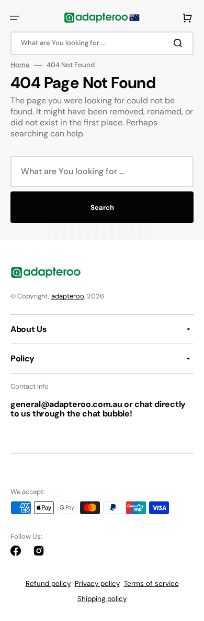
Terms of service (151, 583)
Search (102, 207)
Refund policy (48, 583)
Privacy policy (97, 583)
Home (20, 65)
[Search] (180, 43)
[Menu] (14, 17)
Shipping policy (102, 598)
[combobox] (102, 43)
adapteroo (67, 296)
